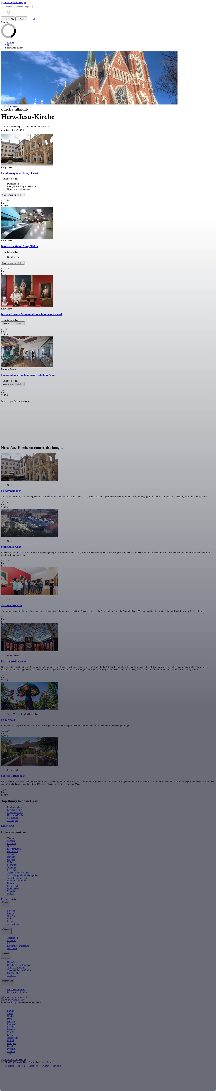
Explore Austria (8, 899)
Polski (10, 1046)
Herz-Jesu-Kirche (15, 815)
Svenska (11, 1051)
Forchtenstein (13, 888)
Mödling (11, 856)
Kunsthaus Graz (14, 810)
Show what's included (11, 195)
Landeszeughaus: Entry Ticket (19, 173)
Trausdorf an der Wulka (18, 872)
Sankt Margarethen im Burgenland (23, 875)
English (10, 1011)
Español (11, 1026)
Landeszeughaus (14, 807)
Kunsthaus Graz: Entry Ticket (19, 246)
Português (11, 1043)
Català (10, 1013)
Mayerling (12, 891)
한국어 (10, 1032)
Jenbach (11, 894)
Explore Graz (7, 826)
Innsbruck (11, 843)
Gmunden (11, 867)
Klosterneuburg (14, 849)
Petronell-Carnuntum (16, 880)
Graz (9, 846)
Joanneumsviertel (15, 812)
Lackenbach (12, 886)
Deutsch (11, 1021)
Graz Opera (12, 820)
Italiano (10, 1035)
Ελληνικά (11, 1024)
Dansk (10, 1018)
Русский (11, 1049)
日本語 (10, 1040)
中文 (9, 1054)
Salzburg (11, 841)
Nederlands (12, 1037)
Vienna (10, 838)
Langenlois (12, 864)
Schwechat (12, 854)
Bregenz (11, 859)
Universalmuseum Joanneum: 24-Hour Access (28, 375)
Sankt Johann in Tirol (17, 878)
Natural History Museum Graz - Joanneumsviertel (31, 314)
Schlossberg (12, 818)
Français (11, 1029)
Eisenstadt (11, 870)
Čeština (10, 1016)
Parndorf (11, 883)
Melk (9, 862)
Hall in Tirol (12, 851)
